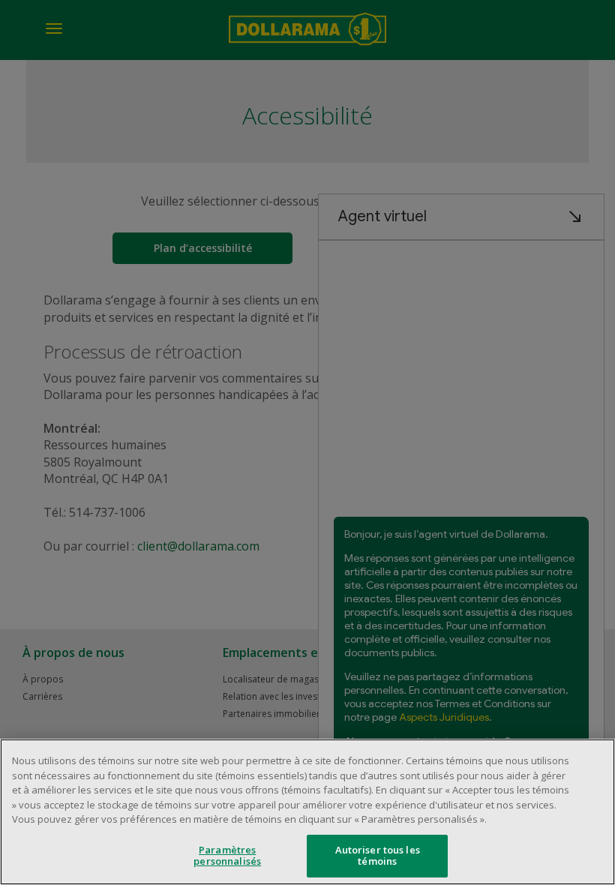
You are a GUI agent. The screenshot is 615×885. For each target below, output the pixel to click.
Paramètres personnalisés (227, 855)
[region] (307, 812)
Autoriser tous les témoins (377, 855)
